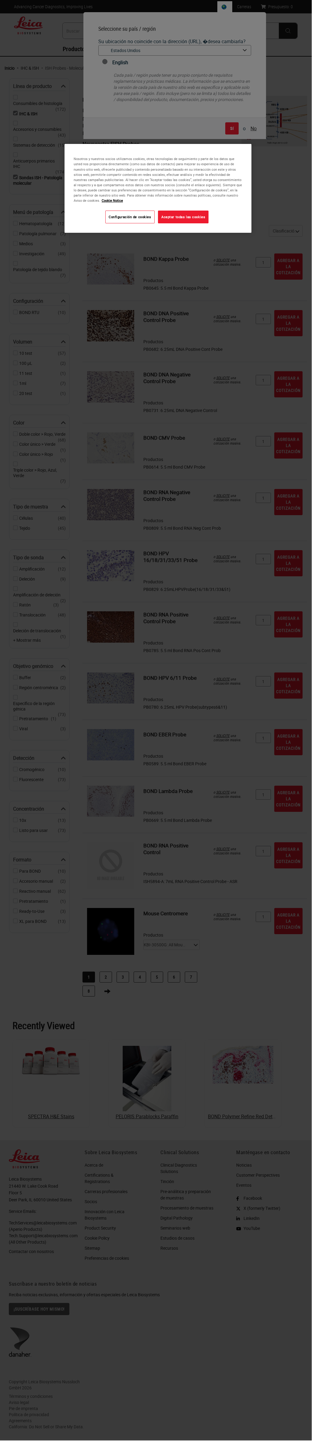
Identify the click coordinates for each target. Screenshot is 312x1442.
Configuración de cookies (130, 217)
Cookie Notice (112, 200)
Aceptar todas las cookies (183, 217)
